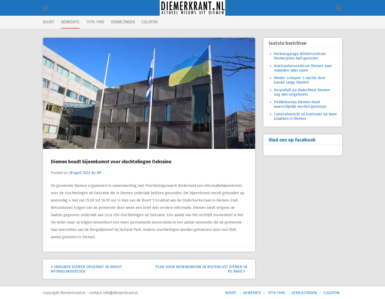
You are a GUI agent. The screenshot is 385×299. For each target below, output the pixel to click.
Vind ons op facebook (292, 140)
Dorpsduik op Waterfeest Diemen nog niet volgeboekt (302, 92)
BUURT (48, 22)
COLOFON (149, 22)
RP (99, 173)
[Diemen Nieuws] (192, 8)
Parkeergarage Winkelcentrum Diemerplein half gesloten (300, 56)
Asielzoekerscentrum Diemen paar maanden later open (303, 68)
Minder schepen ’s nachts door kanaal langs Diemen (300, 80)
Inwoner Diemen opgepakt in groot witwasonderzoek (86, 269)
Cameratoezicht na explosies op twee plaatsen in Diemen (305, 116)
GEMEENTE (70, 22)
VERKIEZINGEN (123, 22)
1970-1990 (95, 22)
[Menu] (45, 8)
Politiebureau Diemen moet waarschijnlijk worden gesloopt (300, 104)
